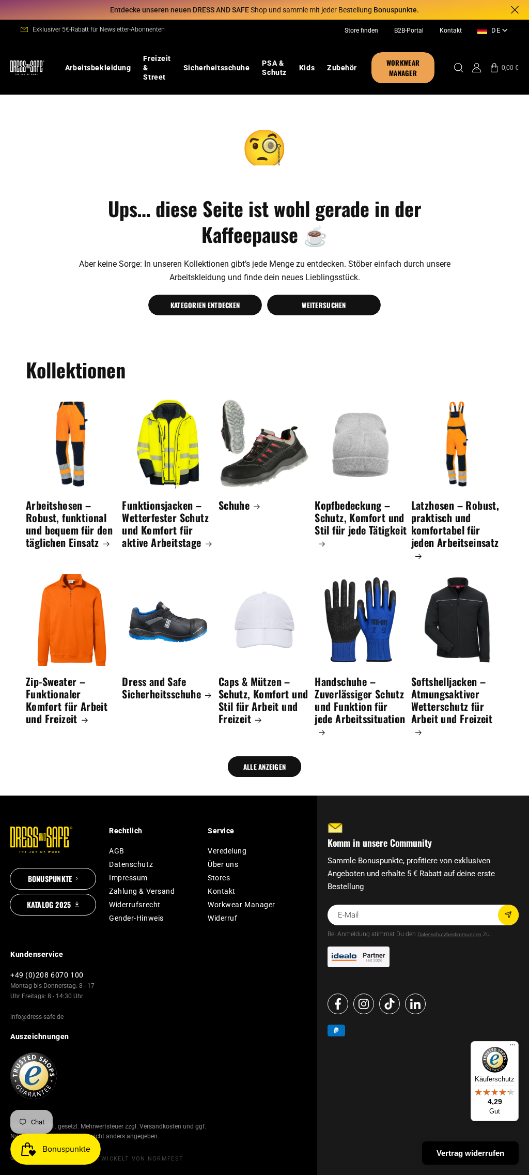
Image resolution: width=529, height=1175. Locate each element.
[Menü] (512, 1047)
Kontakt (451, 30)
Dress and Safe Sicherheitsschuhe (161, 687)
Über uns (223, 864)
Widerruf (222, 918)
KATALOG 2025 (49, 904)
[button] (98, 68)
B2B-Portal (409, 30)
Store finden (361, 30)
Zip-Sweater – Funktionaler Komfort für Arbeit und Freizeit (66, 700)
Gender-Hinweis (136, 918)
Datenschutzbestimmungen (449, 934)
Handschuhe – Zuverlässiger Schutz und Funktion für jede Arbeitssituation (360, 700)
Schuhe (234, 505)
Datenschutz (131, 864)
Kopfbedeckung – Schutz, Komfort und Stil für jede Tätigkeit (361, 518)
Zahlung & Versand (142, 891)
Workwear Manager (241, 904)
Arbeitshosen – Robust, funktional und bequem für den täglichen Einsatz (69, 523)
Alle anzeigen (264, 766)
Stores (219, 877)
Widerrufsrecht (135, 904)
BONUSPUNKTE (50, 878)
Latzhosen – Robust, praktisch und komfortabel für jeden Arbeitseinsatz (455, 524)
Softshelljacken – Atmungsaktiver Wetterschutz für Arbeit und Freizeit (452, 700)
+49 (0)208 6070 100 (47, 975)
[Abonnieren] (508, 915)
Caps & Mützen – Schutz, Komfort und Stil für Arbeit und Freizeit (263, 700)
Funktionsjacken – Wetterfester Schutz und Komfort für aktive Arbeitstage (165, 523)
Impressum (128, 877)
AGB (117, 850)
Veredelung (227, 850)
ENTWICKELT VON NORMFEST (135, 1158)
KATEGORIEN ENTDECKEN (205, 305)
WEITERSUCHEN (324, 305)
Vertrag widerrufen (470, 1153)
